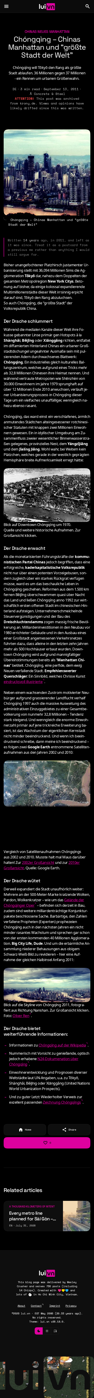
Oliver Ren (21, 1015)
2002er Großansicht (38, 862)
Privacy (70, 1306)
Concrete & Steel (49, 93)
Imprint (54, 1306)
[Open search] (87, 6)
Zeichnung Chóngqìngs (62, 1102)
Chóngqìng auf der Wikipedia (62, 1045)
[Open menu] (6, 6)
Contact (36, 1306)
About (21, 1306)
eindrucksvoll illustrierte (23, 681)
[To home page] (47, 6)
